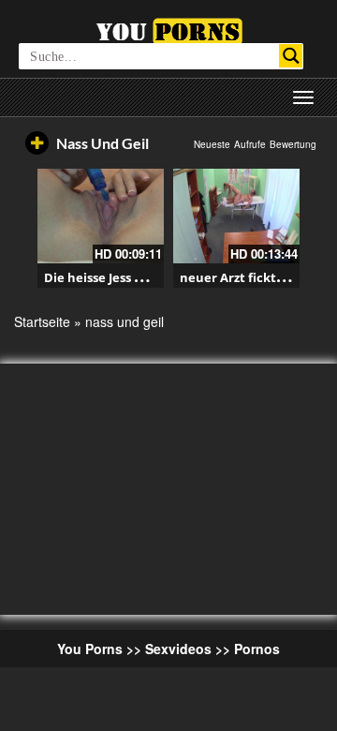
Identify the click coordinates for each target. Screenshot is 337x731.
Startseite (42, 321)
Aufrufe (250, 144)
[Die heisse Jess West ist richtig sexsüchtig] (100, 216)
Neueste (212, 144)
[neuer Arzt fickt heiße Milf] (236, 216)
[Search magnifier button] (290, 55)
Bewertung (293, 144)
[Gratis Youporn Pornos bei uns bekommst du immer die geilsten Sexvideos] (169, 29)
